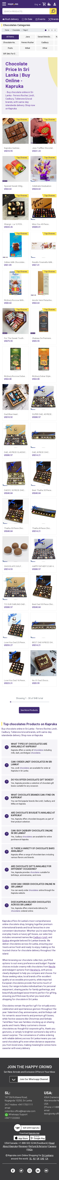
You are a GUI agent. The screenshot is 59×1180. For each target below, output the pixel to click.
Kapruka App (34, 1133)
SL (30, 1158)
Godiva (5, 940)
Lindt (44, 937)
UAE (42, 1158)
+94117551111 (25, 1104)
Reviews (23, 1146)
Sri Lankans (47, 1155)
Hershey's (35, 970)
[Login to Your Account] (55, 5)
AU (34, 1158)
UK (38, 1158)
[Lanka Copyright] (7, 1155)
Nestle (52, 966)
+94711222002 (12, 1118)
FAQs (30, 1149)
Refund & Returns (38, 1146)
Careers (52, 1146)
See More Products (29, 710)
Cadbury (37, 937)
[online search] (53, 11)
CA (46, 1158)
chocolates (38, 750)
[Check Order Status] (49, 5)
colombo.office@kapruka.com (20, 1111)
